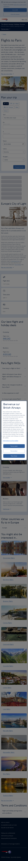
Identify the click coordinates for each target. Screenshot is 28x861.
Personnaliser (14, 451)
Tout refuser (14, 456)
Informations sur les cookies (10, 441)
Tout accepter (14, 446)
